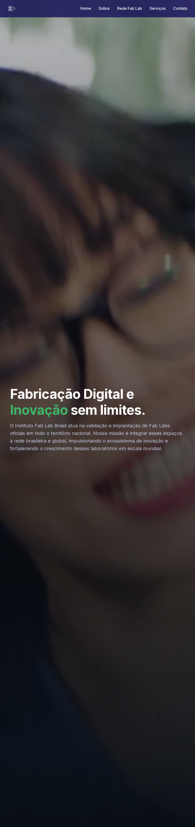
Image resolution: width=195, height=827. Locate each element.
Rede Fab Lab (129, 8)
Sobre (104, 8)
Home (85, 8)
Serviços (158, 8)
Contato (180, 8)
